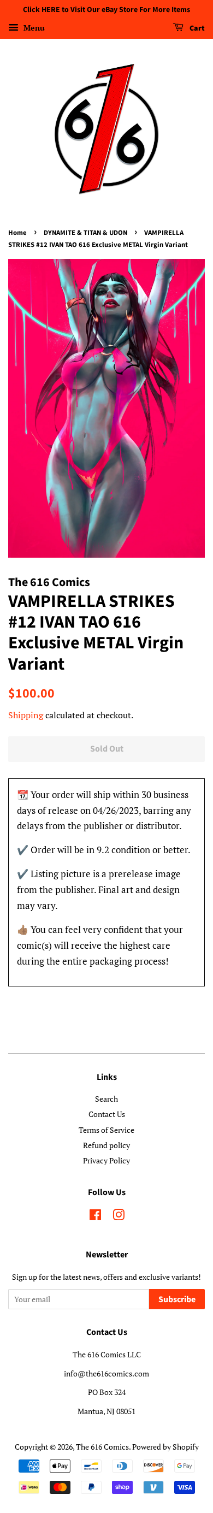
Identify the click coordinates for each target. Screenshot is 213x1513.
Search (106, 1099)
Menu (33, 27)
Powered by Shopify (165, 1446)
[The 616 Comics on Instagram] (119, 1216)
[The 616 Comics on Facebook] (95, 1216)
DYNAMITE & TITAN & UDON (85, 233)
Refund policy (106, 1145)
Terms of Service (106, 1130)
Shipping (25, 715)
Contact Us (106, 1114)
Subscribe (177, 1299)
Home (17, 233)
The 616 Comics (102, 1446)
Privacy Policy (106, 1160)
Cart (196, 28)
